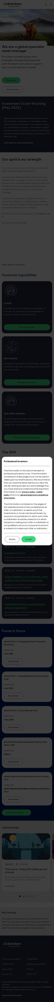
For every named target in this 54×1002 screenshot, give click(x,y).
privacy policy (28, 492)
